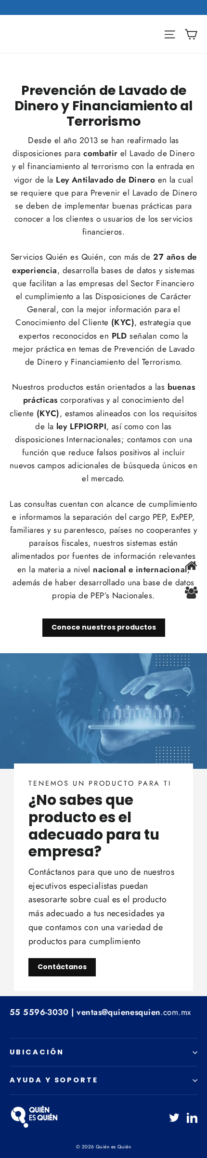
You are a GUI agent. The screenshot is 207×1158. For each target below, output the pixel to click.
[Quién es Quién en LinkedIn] (192, 1116)
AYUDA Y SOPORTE (54, 1080)
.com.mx (134, 1012)
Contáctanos (62, 967)
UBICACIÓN (37, 1052)
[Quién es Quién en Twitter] (174, 1116)
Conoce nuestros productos (104, 627)
